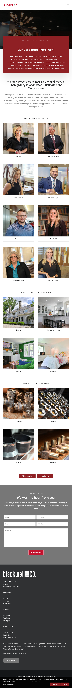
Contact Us (7, 604)
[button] (67, 5)
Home (5, 598)
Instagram (6, 621)
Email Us (6, 635)
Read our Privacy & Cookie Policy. (15, 653)
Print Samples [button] (45, 476)
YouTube (6, 618)
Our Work (6, 601)
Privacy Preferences (8, 684)
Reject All (54, 684)
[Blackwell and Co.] (11, 5)
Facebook (6, 615)
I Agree (65, 684)
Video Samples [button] (27, 476)
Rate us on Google (10, 638)
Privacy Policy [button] (11, 660)
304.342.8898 (8, 632)
